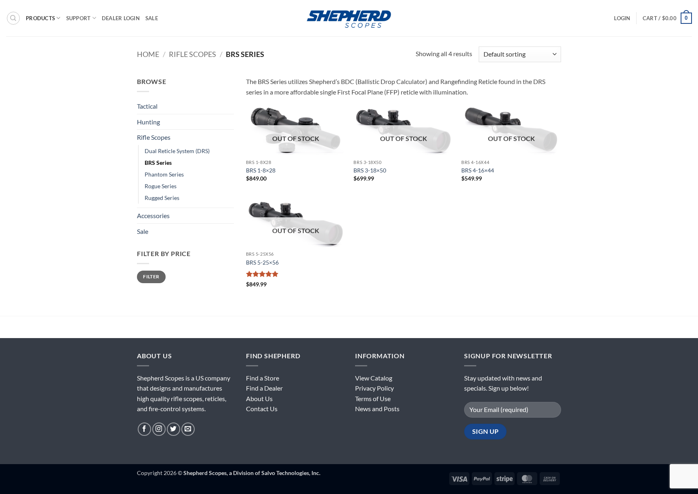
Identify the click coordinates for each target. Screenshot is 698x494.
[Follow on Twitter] (173, 429)
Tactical (147, 106)
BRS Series (158, 162)
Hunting (148, 122)
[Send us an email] (188, 429)
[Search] (13, 18)
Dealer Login (121, 18)
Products (40, 18)
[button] (622, 18)
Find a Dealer (264, 388)
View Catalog (373, 378)
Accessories (153, 215)
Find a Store (262, 378)
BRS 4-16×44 (477, 170)
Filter (151, 276)
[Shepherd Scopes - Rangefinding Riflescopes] (349, 18)
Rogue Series (161, 186)
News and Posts (377, 408)
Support (78, 18)
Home (148, 54)
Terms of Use (373, 398)
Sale (151, 18)
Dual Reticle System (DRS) (177, 150)
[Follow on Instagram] (159, 429)
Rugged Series (162, 197)
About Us (259, 398)
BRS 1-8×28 (260, 170)
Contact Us (262, 408)
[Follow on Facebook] (144, 429)
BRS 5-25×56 (262, 262)
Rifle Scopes (192, 54)
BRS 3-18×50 (369, 170)
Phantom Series (164, 174)
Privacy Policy (374, 388)
